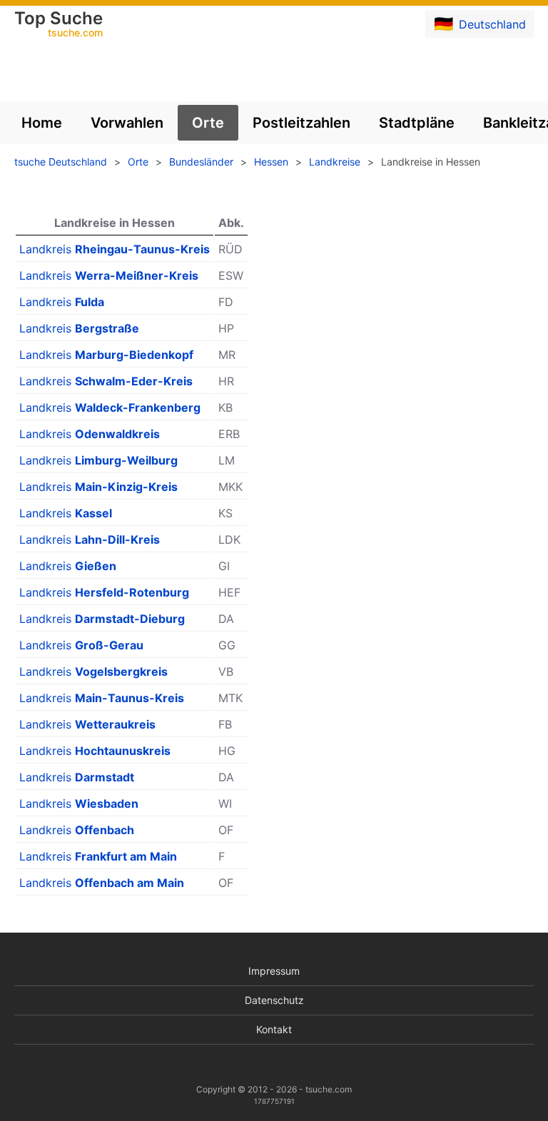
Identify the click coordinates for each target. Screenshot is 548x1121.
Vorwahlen (127, 122)
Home (41, 122)
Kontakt (274, 1029)
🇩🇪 (480, 23)
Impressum (274, 971)
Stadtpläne (417, 122)
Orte (208, 122)
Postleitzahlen (301, 122)
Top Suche (58, 25)
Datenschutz (274, 1000)
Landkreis (114, 249)
